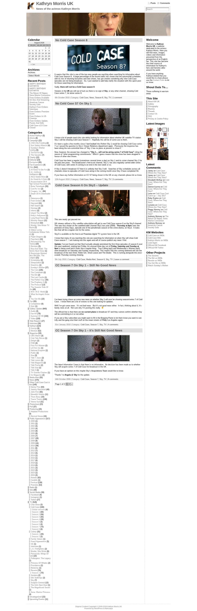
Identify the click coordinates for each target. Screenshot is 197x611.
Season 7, (99, 179)
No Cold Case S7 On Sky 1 (73, 103)
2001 (33, 423)
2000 (33, 421)
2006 (33, 436)
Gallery (151, 104)
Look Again (152, 243)
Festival (34, 482)
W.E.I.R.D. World (38, 292)
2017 (33, 460)
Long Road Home (38, 218)
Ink (32, 544)
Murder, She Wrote (38, 551)
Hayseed (34, 203)
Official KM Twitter (155, 248)
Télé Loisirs (35, 360)
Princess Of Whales (39, 563)
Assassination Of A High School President (38, 183)
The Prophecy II (37, 282)
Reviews (34, 246)
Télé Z (33, 370)
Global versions (38, 509)
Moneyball (35, 223)
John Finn (35, 392)
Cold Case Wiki (154, 238)
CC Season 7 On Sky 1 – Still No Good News (85, 265)
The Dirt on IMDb (155, 258)
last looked (91, 144)
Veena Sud (35, 402)
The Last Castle (37, 277)
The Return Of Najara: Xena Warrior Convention (40, 94)
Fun (31, 301)
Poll (31, 407)
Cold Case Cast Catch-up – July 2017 (158, 194)
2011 (33, 448)
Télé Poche (35, 365)
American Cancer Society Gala (37, 103)
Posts (153, 3)
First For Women (38, 345)
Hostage (34, 208)
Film (31, 167)
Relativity (35, 568)
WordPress (98, 609)
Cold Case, (84, 98)
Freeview (88, 234)
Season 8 (36, 529)
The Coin (34, 270)
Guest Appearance (38, 541)
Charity (32, 157)
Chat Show (35, 505)
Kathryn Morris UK (54, 3)
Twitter (33, 500)
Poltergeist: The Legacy (41, 558)
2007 (33, 438)
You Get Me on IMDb (157, 263)
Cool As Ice (35, 189)
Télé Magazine (37, 363)
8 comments (113, 379)
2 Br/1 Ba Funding (38, 143)
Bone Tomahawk (38, 186)
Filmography (153, 106)
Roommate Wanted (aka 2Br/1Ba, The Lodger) (38, 255)
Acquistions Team (99, 371)
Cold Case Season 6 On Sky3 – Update (81, 185)
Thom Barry (36, 397)
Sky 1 (102, 299)
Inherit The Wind (37, 213)
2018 (33, 463)
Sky (32, 580)
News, (92, 98)
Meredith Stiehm (37, 394)
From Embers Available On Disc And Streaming (39, 99)
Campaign (34, 140)
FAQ (150, 116)
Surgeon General (38, 583)
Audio (33, 311)
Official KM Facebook (157, 245)
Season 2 (36, 514)
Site (31, 490)
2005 (33, 433)
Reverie (34, 570)
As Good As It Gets (39, 179)
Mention (34, 331)
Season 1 (36, 512)
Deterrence (35, 198)
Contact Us (152, 114)
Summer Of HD (37, 316)
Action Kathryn (36, 136)
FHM (33, 343)
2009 (33, 443)
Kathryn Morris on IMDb (158, 240)
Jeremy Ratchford (38, 389)
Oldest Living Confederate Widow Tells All (39, 232)
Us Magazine (36, 375)
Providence (35, 565)
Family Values (37, 539)
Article (32, 138)
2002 (33, 426)
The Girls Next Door (39, 585)
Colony (33, 532)
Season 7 (36, 527)
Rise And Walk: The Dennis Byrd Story (38, 250)
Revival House (37, 416)
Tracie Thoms (36, 399)
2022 (33, 470)
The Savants (36, 155)
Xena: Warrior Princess (40, 592)
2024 (33, 475)
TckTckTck (35, 152)
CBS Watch (36, 336)
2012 (33, 450)
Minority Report (37, 220)
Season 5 (36, 522)
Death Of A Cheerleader (40, 194)
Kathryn (33, 326)
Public (33, 353)
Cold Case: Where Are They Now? (157, 172)
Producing (34, 409)
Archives (31, 72)
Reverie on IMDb (155, 260)
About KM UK (154, 101)
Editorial (33, 160)
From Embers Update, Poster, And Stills (39, 122)
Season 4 (36, 519)
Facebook (35, 495)
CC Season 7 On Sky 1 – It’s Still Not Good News (88, 330)
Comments (165, 3)
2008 (33, 441)
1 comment (117, 98)
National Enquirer (38, 350)
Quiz (33, 306)
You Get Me (36, 299)
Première (34, 485)
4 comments (113, 324)
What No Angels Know (40, 294)
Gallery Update (36, 309)
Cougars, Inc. (36, 191)
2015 (33, 458)
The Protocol (36, 285)
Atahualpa (109, 609)
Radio (32, 487)
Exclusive (34, 162)
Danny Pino (35, 387)
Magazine (34, 333)
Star (32, 355)
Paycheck (35, 239)
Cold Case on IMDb (156, 235)
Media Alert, (91, 259)
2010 (33, 446)
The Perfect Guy (38, 280)
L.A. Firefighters (37, 549)
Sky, (106, 98)
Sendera (34, 575)
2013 (33, 453)
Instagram (35, 497)
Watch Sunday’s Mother (158, 265)
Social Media (35, 492)
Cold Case (35, 507)
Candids (34, 480)
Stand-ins (35, 265)
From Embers (36, 201)
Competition (36, 304)
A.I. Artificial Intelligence (35, 173)
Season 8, (99, 98)
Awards (34, 477)
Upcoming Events (37, 599)
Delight (33, 341)
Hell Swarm (35, 206)
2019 (33, 465)
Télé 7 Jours (36, 358)
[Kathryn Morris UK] (98, 24)
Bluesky (151, 109)
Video (33, 318)
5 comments (118, 179)
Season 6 (36, 524)
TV (31, 502)
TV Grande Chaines (39, 372)
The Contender (37, 272)
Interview (33, 323)
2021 (33, 468)
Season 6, (101, 259)
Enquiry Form (107, 318)
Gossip (34, 328)
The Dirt (34, 275)
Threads (151, 111)
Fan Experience (36, 165)
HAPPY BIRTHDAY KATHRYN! (38, 85)
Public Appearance (37, 419)
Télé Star (34, 368)
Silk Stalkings (36, 578)
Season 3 (36, 517)
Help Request (35, 321)
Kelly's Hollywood (38, 215)
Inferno (33, 210)
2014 (33, 455)
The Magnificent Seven (40, 587)
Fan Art (34, 314)
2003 (33, 428)
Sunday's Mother (38, 267)
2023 (33, 473)
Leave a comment (121, 259)
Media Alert (34, 377)
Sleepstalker (36, 263)
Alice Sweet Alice (38, 177)
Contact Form (158, 80)
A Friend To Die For (39, 170)
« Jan (33, 64)
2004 (33, 431)
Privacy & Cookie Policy (158, 119)
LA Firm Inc (35, 348)
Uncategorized (36, 597)
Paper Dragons (37, 237)
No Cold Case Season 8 (71, 40)
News (32, 380)
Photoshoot (34, 404)
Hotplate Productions (39, 411)
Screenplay (35, 260)
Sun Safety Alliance (39, 145)
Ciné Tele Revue (37, 338)
